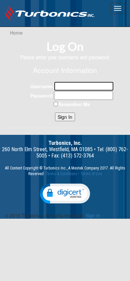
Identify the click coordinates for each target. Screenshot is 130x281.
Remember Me (74, 104)
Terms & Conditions (61, 173)
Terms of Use (91, 173)
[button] (65, 193)
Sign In (65, 117)
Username (41, 86)
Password (41, 95)
